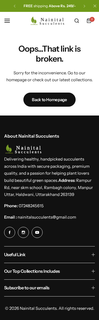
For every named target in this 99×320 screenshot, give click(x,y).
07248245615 (31, 205)
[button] (14, 6)
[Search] (77, 21)
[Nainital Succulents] (48, 21)
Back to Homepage (49, 99)
